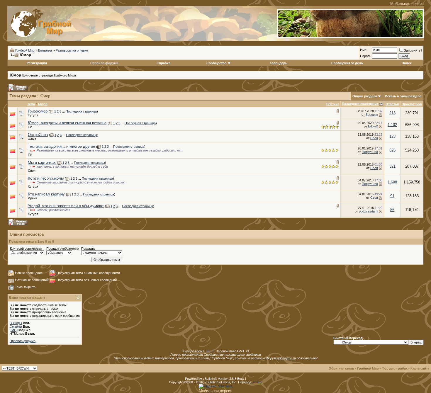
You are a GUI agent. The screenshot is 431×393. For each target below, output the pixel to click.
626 (392, 150)
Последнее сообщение (360, 104)
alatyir (32, 138)
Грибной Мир (24, 50)
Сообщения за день (347, 63)
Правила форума (104, 63)
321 (392, 166)
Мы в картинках (42, 162)
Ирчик (32, 198)
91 (392, 196)
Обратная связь (341, 368)
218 (392, 113)
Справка (163, 63)
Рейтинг (332, 104)
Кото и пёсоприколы (46, 178)
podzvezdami (368, 211)
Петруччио (370, 152)
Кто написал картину (46, 194)
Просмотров (412, 104)
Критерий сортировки (26, 248)
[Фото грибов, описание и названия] (350, 37)
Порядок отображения (62, 248)
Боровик (372, 114)
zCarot (257, 382)
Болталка (45, 50)
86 (392, 209)
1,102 (392, 125)
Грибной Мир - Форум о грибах (382, 368)
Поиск (407, 63)
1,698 (392, 182)
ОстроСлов (38, 134)
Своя (374, 138)
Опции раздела (364, 96)
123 (392, 136)
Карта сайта (419, 368)
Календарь (278, 63)
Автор (42, 104)
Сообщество (216, 63)
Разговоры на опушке (72, 50)
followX (373, 126)
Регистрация (37, 63)
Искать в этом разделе (403, 96)
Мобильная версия (407, 3)
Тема (31, 104)
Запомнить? (413, 50)
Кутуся (33, 115)
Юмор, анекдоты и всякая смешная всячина (67, 123)
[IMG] (14, 330)
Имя (363, 50)
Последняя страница (81, 111)
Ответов (392, 104)
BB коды (16, 323)
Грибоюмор (37, 111)
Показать (88, 248)
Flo (30, 127)
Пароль (365, 56)
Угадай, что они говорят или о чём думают (66, 206)
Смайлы (16, 326)
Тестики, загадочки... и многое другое (61, 146)
